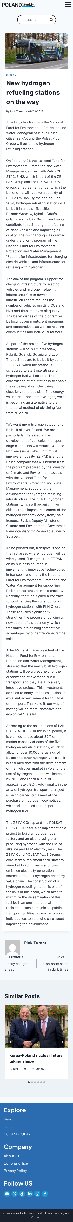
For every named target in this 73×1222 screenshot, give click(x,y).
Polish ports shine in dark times (54, 963)
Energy (11, 75)
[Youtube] (7, 1194)
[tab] (29, 1082)
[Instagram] (37, 1194)
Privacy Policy (15, 1170)
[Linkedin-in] (30, 1194)
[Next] (62, 1042)
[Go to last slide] (11, 1042)
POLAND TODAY (17, 1134)
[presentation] (36, 1026)
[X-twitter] (14, 1194)
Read (8, 1119)
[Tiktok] (22, 1194)
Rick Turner (17, 111)
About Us (11, 1155)
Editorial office (16, 1163)
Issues (9, 1126)
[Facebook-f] (45, 1194)
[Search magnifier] (51, 20)
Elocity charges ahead (16, 963)
